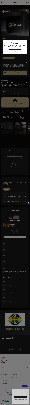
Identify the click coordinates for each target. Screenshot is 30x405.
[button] (28, 203)
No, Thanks (15, 51)
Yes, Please (15, 49)
